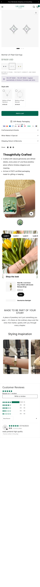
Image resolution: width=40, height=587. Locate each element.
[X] (10, 147)
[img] (14, 426)
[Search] (34, 7)
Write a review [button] (20, 396)
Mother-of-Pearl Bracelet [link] (19, 101)
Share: (3, 147)
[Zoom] (35, 12)
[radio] (4, 66)
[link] (7, 94)
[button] (6, 402)
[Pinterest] (13, 147)
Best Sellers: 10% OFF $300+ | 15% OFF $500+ (23, 2)
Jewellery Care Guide (21, 121)
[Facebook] (8, 147)
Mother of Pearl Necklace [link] (6, 101)
